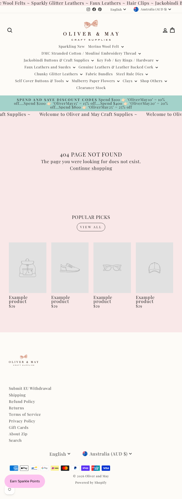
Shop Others (152, 80)
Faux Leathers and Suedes (48, 67)
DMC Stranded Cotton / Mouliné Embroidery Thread (89, 53)
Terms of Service (25, 414)
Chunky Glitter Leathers (56, 73)
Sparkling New (72, 46)
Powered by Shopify (91, 482)
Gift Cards (19, 427)
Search (15, 440)
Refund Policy (22, 401)
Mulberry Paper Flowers (94, 80)
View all (91, 227)
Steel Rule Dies (130, 73)
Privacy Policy (22, 420)
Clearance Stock (91, 87)
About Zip (18, 433)
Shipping (17, 394)
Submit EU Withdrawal (30, 388)
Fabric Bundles (99, 73)
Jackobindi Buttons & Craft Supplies (57, 60)
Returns (16, 407)
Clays (128, 80)
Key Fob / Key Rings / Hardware (126, 60)
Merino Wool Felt (104, 46)
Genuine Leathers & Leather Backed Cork (116, 67)
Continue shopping (91, 168)
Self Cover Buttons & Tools (40, 80)
